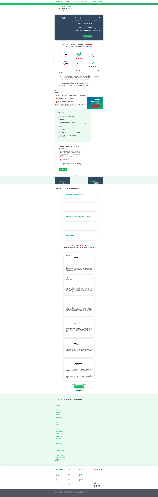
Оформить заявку (88, 36)
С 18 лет (57, 479)
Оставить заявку (63, 169)
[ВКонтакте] (76, 390)
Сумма (68, 477)
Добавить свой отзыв (79, 386)
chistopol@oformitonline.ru (98, 1)
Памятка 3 (80, 473)
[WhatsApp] (80, 390)
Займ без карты (69, 4)
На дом (56, 473)
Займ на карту (63, 4)
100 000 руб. (69, 484)
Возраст (57, 477)
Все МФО (56, 460)
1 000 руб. (68, 479)
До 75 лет (57, 484)
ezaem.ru (96, 183)
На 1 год (68, 475)
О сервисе (76, 1)
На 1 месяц (68, 473)
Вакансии (79, 1)
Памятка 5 (80, 475)
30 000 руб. (68, 481)
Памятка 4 (80, 474)
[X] (79, 390)
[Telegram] (81, 390)
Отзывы (83, 1)
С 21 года (57, 480)
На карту (57, 474)
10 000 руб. (68, 480)
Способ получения (59, 469)
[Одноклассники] (77, 390)
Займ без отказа (83, 4)
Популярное (82, 477)
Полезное (88, 4)
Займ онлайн (76, 4)
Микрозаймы (57, 4)
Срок (68, 469)
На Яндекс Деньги (58, 475)
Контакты (86, 1)
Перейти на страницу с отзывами (79, 383)
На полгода (68, 474)
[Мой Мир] (78, 390)
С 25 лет (57, 481)
